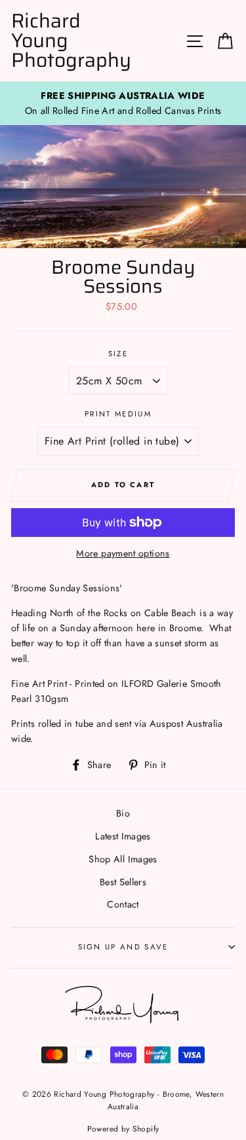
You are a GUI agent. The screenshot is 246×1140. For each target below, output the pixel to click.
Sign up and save (123, 947)
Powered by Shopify (123, 1128)
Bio (123, 813)
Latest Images (123, 836)
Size (118, 353)
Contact (123, 904)
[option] (123, 103)
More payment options (122, 553)
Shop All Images (123, 859)
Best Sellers (123, 882)
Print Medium (118, 414)
